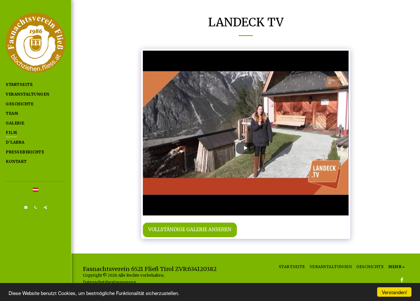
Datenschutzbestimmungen (109, 282)
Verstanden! (394, 292)
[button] (26, 207)
